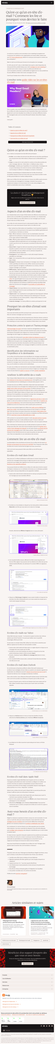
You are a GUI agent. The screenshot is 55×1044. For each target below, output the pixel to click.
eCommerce (5, 944)
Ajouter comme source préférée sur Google (36, 23)
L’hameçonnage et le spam (14, 328)
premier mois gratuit (21, 873)
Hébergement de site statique (9, 1007)
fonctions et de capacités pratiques (16, 464)
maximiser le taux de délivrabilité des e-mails (23, 415)
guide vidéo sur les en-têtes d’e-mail (27, 81)
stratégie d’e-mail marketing (37, 67)
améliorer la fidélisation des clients (35, 823)
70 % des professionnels (15, 57)
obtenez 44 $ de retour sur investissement (21, 380)
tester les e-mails (11, 409)
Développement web (24, 940)
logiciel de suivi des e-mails (37, 399)
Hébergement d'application (8, 1001)
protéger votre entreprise (16, 830)
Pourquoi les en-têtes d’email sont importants (22, 135)
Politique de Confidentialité (18, 1014)
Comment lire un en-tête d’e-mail (19, 138)
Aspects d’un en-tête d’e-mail (18, 133)
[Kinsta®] (5, 2)
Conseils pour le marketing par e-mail (15, 8)
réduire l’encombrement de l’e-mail (35, 672)
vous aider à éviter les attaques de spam (33, 337)
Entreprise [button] (5, 989)
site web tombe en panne (39, 418)
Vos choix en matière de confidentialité (35, 1014)
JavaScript (45, 940)
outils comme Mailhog (37, 407)
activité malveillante (39, 370)
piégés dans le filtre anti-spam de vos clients (19, 388)
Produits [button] (4, 975)
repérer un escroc (24, 370)
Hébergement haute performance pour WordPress (13, 921)
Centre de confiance (6, 1014)
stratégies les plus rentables (14, 821)
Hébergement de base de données (10, 1004)
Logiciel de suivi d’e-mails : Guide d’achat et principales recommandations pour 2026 (41, 922)
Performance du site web (9, 940)
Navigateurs (36, 940)
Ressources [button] (5, 985)
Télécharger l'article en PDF (27, 142)
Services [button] (4, 982)
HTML (10, 278)
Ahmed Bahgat (9, 23)
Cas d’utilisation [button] (6, 978)
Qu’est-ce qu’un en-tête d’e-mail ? (18, 130)
